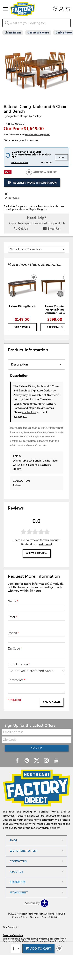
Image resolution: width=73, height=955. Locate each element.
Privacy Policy (19, 917)
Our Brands (10, 927)
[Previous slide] (13, 294)
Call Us (23, 228)
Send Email (52, 702)
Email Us (53, 228)
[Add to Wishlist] (59, 948)
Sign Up (36, 748)
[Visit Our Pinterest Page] (27, 760)
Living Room (13, 32)
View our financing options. (37, 134)
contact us (29, 412)
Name (13, 601)
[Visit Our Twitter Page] (36, 760)
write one (45, 544)
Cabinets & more (38, 32)
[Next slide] (60, 294)
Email (12, 617)
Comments (16, 680)
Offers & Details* (51, 917)
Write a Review (36, 553)
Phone (13, 633)
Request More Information (35, 182)
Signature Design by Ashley (24, 116)
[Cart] (68, 9)
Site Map (34, 917)
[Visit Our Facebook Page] (17, 760)
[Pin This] (7, 173)
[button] (5, 9)
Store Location (19, 664)
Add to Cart (40, 948)
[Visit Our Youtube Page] (56, 760)
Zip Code (15, 648)
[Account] (61, 9)
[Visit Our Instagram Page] (46, 760)
